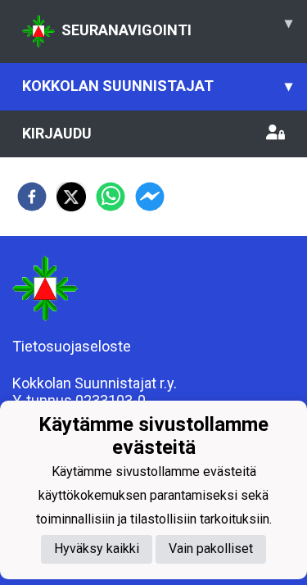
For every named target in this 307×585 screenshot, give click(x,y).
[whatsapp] (110, 196)
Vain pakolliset (211, 548)
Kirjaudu (57, 133)
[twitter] (71, 196)
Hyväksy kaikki (96, 548)
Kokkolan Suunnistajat (157, 85)
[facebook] (32, 196)
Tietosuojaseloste (71, 346)
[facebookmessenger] (150, 196)
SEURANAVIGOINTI (176, 26)
